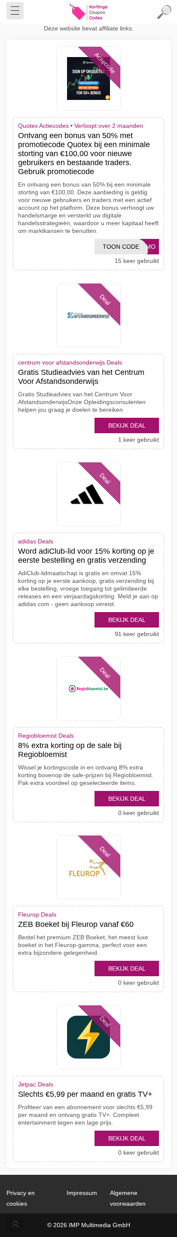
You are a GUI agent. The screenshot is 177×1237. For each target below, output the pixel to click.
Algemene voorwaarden (128, 1198)
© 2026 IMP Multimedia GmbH (88, 1225)
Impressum (82, 1192)
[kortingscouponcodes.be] (88, 12)
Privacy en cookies (20, 1198)
